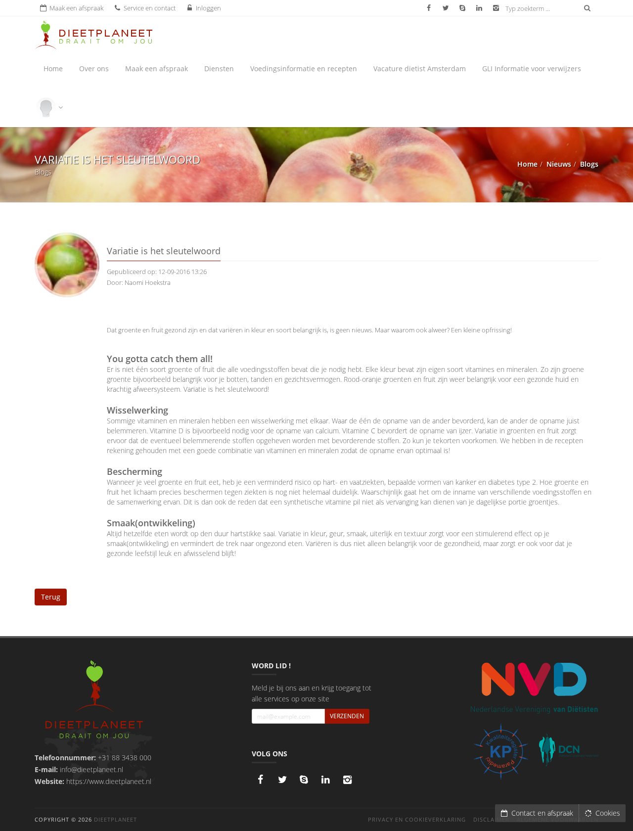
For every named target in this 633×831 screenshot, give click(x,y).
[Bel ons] (304, 779)
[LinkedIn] (326, 779)
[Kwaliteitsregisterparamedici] (501, 752)
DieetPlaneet (115, 819)
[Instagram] (348, 779)
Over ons (94, 68)
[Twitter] (282, 779)
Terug (50, 596)
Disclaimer (491, 819)
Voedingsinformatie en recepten (303, 68)
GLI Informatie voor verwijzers (531, 68)
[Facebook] (261, 779)
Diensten (219, 68)
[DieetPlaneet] (94, 700)
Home (53, 68)
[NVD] (534, 687)
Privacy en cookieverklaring (417, 819)
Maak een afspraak (156, 68)
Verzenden (347, 716)
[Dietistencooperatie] (568, 750)
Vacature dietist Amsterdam (419, 68)
